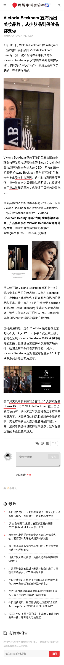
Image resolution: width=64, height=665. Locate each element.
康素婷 (7, 35)
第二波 (13, 187)
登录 (28, 474)
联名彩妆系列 (23, 177)
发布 (53, 456)
